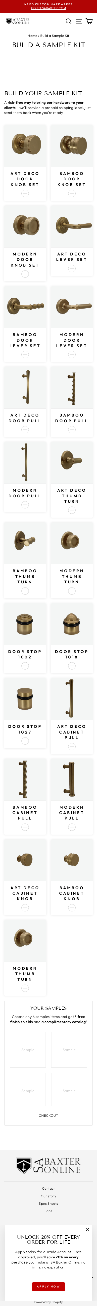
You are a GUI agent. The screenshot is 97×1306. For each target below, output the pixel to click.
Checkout (48, 1115)
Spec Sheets (48, 1203)
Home (32, 35)
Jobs (48, 1211)
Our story (48, 1196)
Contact (48, 1188)
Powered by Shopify (48, 1302)
